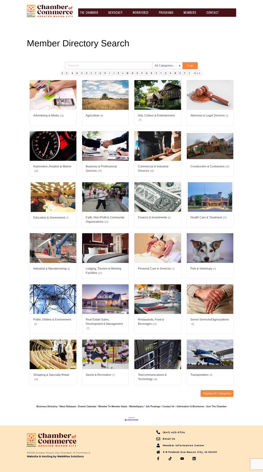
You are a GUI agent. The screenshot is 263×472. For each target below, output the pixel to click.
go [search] (191, 65)
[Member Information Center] (158, 445)
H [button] (105, 73)
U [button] (166, 73)
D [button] (87, 73)
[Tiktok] (170, 458)
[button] (89, 12)
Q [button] (147, 73)
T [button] (161, 73)
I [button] (110, 73)
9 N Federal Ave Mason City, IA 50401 (190, 452)
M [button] (128, 73)
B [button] (78, 73)
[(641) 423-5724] (158, 432)
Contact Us (168, 406)
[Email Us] (158, 439)
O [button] (138, 73)
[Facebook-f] (158, 458)
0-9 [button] (65, 73)
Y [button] (185, 73)
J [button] (115, 73)
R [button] (152, 73)
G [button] (101, 73)
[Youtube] (182, 458)
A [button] (73, 73)
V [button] (171, 73)
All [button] (197, 73)
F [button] (96, 73)
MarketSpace (136, 406)
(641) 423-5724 (174, 432)
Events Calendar (87, 406)
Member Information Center (183, 445)
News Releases (68, 406)
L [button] (124, 73)
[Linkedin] (194, 458)
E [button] (92, 73)
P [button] (143, 73)
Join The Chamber (216, 406)
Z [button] (190, 73)
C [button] (82, 73)
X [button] (181, 73)
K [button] (119, 73)
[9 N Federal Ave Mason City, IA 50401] (158, 452)
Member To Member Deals (112, 406)
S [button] (157, 73)
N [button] (133, 73)
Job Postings (153, 406)
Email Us (169, 438)
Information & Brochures (190, 406)
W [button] (176, 73)
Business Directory (46, 406)
